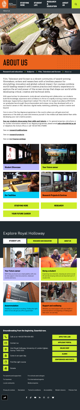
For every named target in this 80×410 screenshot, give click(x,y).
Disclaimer (21, 390)
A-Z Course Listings (17, 139)
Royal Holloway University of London (8, 4)
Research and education (13, 72)
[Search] (76, 4)
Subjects (30, 72)
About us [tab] (67, 241)
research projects (16, 135)
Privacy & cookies (9, 390)
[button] (27, 397)
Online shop (64, 348)
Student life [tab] (15, 241)
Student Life (38, 4)
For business (7, 379)
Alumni (64, 354)
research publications (18, 130)
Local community (8, 383)
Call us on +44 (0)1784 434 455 (22, 337)
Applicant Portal (64, 342)
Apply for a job (64, 337)
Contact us (14, 343)
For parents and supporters (12, 376)
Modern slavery (60, 390)
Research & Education (52, 4)
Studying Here (24, 4)
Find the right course (18, 362)
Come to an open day (18, 356)
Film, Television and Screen (49, 72)
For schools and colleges (36, 376)
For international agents (36, 379)
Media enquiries (33, 383)
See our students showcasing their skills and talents (24, 121)
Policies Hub (73, 390)
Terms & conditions (34, 390)
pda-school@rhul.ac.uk (67, 124)
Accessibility (48, 390)
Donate (13, 368)
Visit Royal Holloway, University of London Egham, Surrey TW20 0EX (29, 349)
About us (65, 4)
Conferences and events (64, 359)
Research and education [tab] (42, 241)
